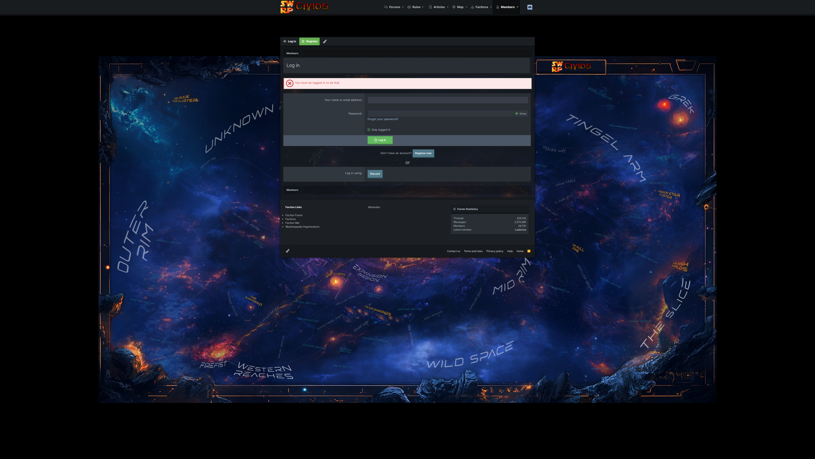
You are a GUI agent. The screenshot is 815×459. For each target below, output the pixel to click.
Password (354, 113)
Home (520, 251)
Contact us (453, 251)
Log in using (353, 173)
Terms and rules (473, 251)
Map (460, 7)
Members (508, 7)
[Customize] (324, 41)
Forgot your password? (383, 119)
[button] (403, 7)
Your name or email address (343, 100)
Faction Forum (293, 215)
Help (510, 251)
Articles (439, 7)
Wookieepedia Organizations (302, 226)
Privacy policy (494, 251)
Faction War (292, 222)
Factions (482, 7)
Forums (394, 7)
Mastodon (374, 207)
